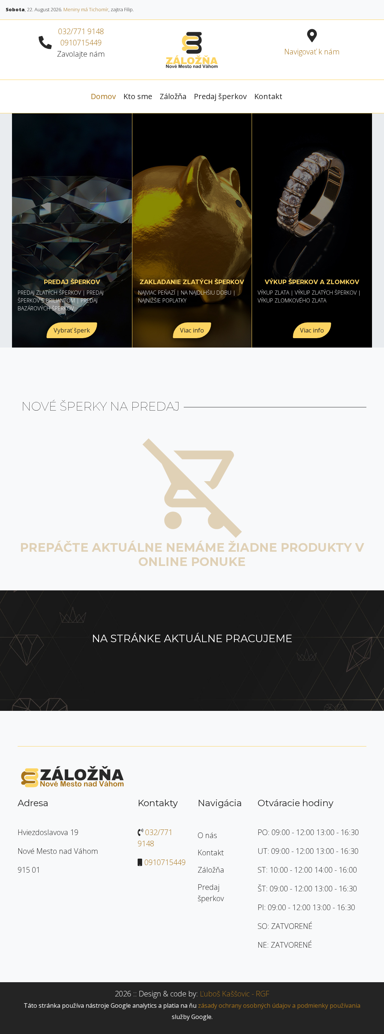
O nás (207, 835)
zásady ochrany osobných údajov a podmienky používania (279, 1005)
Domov (103, 96)
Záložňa (173, 96)
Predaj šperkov (220, 96)
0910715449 (81, 43)
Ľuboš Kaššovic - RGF (234, 994)
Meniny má (85, 9)
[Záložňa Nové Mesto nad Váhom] (192, 49)
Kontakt (268, 96)
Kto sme (137, 96)
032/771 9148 (81, 31)
